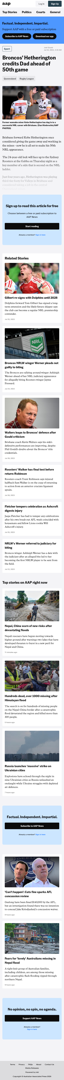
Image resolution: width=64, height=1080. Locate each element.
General (55, 12)
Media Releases (32, 1068)
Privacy (22, 1064)
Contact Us (49, 1064)
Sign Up (55, 3)
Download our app (44, 36)
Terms (12, 1064)
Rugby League (27, 78)
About (38, 1064)
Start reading (32, 226)
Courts (40, 12)
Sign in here (40, 235)
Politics (27, 12)
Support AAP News (32, 1018)
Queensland (10, 78)
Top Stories (9, 12)
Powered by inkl (32, 1072)
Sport (7, 48)
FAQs (30, 1064)
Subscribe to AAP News (16, 36)
